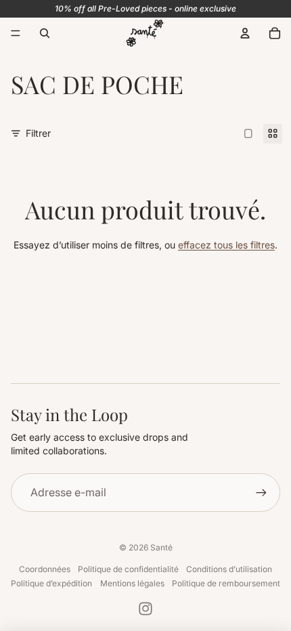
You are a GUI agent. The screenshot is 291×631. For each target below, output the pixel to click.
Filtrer (38, 133)
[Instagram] (145, 609)
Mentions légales (132, 583)
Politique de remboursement (226, 583)
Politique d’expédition (51, 583)
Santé (161, 547)
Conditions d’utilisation (229, 569)
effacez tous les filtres (226, 245)
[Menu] (15, 33)
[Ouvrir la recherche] (45, 33)
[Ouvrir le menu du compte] (245, 33)
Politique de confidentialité (128, 569)
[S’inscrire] (261, 492)
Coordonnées (44, 569)
